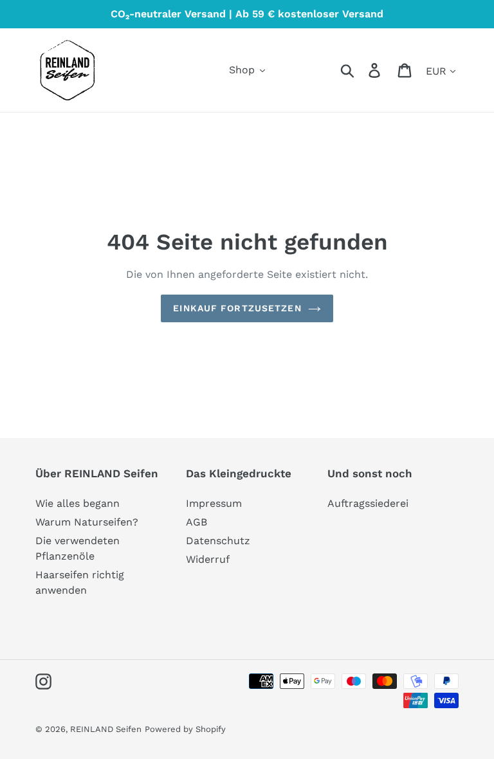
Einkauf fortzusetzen (237, 308)
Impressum (214, 503)
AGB (196, 522)
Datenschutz (218, 541)
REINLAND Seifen (106, 729)
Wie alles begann (77, 503)
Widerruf (208, 559)
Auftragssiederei (367, 503)
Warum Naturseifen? (86, 522)
